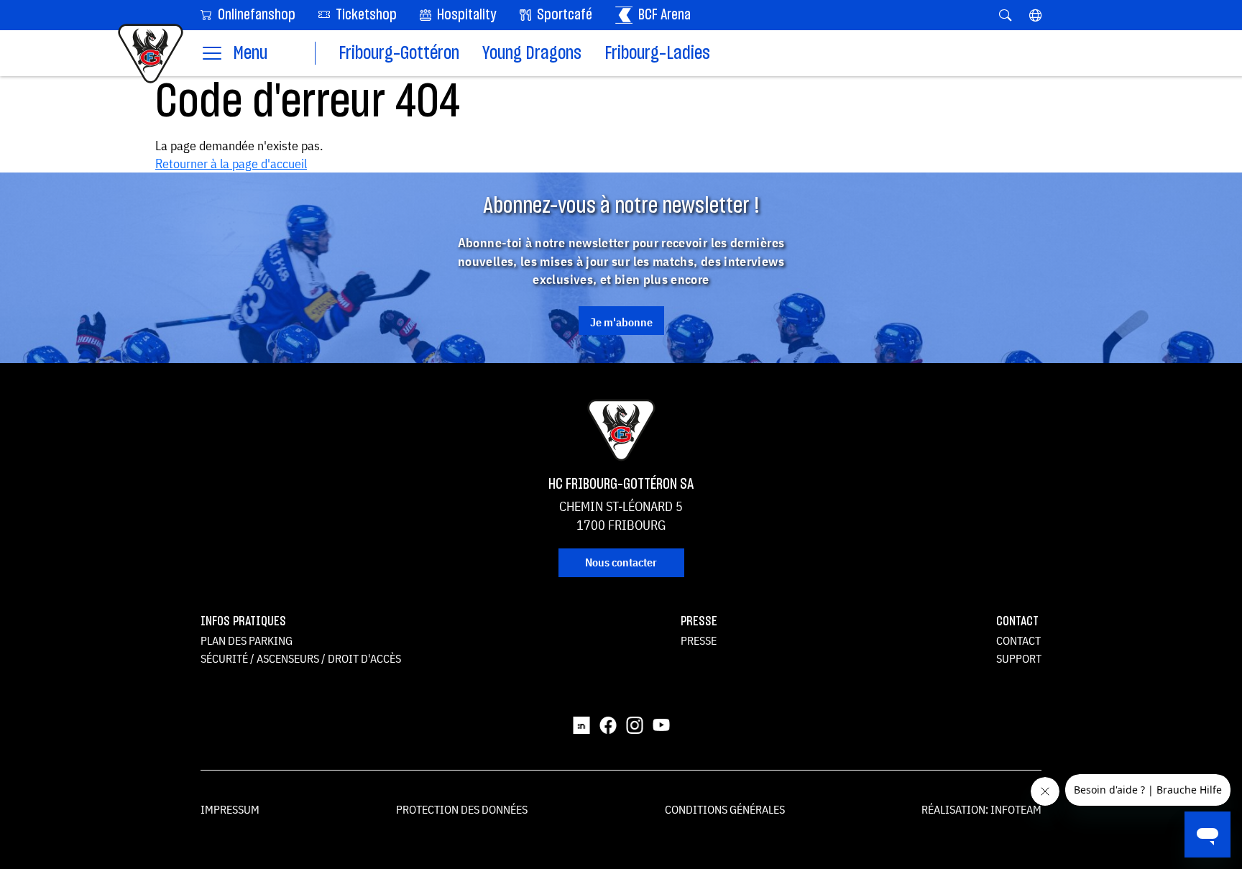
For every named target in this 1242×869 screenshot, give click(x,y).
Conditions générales (725, 809)
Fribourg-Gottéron (399, 54)
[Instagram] (634, 723)
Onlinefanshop (255, 15)
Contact (1018, 640)
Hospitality (465, 15)
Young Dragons (531, 54)
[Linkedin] (581, 723)
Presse (699, 640)
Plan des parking (247, 640)
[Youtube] (661, 723)
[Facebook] (608, 723)
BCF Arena (663, 15)
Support (1018, 658)
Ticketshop (365, 15)
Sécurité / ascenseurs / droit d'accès (301, 658)
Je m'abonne (621, 322)
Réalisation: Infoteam (981, 809)
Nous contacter (621, 562)
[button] (1035, 15)
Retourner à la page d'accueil (231, 163)
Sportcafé (563, 15)
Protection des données (462, 809)
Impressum (230, 809)
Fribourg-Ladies (657, 54)
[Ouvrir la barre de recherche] (1005, 15)
